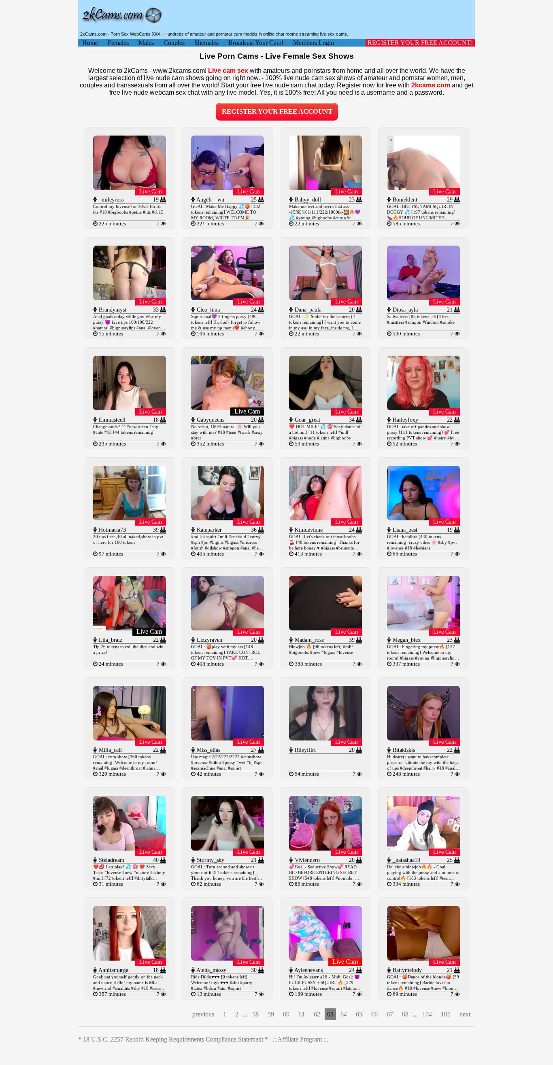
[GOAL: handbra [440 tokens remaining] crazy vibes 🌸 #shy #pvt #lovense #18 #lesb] (423, 518)
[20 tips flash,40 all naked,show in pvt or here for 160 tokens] (129, 518)
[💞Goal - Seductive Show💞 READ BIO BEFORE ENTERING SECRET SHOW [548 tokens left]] (325, 848)
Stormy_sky (209, 860)
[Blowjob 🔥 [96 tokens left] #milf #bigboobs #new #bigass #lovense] (325, 628)
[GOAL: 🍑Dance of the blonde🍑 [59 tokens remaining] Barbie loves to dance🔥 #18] (423, 958)
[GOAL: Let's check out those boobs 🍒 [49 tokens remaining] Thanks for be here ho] (325, 518)
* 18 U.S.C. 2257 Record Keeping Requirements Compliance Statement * (173, 1039)
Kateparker (208, 530)
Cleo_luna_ (209, 310)
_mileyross (110, 200)
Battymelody (406, 970)
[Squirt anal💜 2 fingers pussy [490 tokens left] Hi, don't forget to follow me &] (227, 298)
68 (405, 1014)
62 (317, 1014)
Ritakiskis (403, 750)
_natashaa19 (405, 860)
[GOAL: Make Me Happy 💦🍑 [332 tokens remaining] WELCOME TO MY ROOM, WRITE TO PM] (227, 188)
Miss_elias (207, 750)
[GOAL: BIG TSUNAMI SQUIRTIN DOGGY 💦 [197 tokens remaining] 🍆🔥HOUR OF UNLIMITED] (423, 188)
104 (427, 1014)
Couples (174, 42)
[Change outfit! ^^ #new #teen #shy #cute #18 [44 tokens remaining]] (129, 408)
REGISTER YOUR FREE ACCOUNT (277, 111)
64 (343, 1014)
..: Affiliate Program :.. (299, 1039)
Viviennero (306, 860)
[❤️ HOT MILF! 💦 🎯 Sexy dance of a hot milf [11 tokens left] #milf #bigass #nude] (325, 408)
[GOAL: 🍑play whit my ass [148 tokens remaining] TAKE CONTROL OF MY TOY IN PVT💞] (227, 628)
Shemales (206, 42)
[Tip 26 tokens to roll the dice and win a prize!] (129, 628)
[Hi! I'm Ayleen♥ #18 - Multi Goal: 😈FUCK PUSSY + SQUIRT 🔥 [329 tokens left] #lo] (325, 958)
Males (146, 42)
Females (118, 42)
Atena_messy (210, 970)
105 (446, 1014)
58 (255, 1014)
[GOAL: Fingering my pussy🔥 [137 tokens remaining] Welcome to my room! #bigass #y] (423, 628)
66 (374, 1014)
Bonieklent (404, 200)
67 (390, 1014)
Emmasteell (111, 420)
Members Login (313, 42)
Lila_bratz (109, 640)
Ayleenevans (308, 970)
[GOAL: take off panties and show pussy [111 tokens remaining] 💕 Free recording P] (423, 408)
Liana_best (404, 530)
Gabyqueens (209, 420)
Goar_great (306, 420)
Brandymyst (111, 310)
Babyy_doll (307, 200)
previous (203, 1014)
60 (286, 1014)
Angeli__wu (209, 200)
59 (271, 1014)
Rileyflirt (304, 750)
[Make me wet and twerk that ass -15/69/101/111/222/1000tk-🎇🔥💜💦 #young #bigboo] (325, 188)
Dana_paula (307, 310)
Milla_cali (109, 750)
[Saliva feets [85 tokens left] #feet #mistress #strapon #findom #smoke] (423, 298)
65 (359, 1014)
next (464, 1014)
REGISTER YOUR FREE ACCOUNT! (420, 42)
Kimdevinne (308, 530)
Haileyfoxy (404, 420)
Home (90, 42)
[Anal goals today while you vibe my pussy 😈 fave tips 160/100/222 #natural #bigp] (129, 298)
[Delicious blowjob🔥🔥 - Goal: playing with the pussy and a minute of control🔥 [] (423, 848)
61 (301, 1014)
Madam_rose (308, 640)
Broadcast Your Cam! (255, 42)
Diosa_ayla (404, 310)
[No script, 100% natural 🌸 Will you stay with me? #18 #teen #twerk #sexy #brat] (227, 408)
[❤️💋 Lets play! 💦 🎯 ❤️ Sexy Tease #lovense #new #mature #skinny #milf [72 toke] (129, 848)
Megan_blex (406, 640)
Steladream (110, 860)
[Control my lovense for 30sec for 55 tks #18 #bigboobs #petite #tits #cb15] (129, 188)
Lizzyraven (208, 640)
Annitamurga (112, 970)
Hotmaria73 (111, 530)
